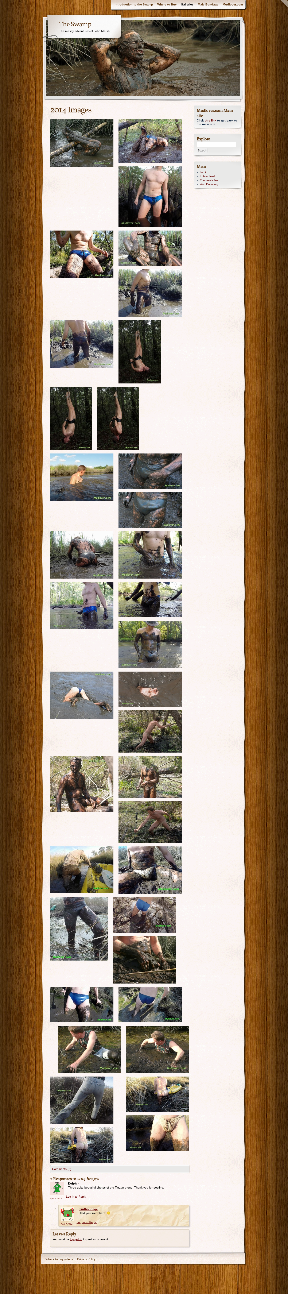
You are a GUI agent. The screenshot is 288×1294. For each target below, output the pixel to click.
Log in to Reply (76, 1196)
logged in (76, 1239)
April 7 (67, 1224)
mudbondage (88, 1209)
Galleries (187, 4)
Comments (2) (61, 1169)
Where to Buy (167, 4)
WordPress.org (209, 184)
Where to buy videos (59, 1259)
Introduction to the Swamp (134, 4)
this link (210, 120)
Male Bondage (208, 4)
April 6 (56, 1198)
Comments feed (209, 180)
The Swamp (75, 24)
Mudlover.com (233, 4)
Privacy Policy (86, 1259)
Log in (203, 172)
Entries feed (207, 176)
